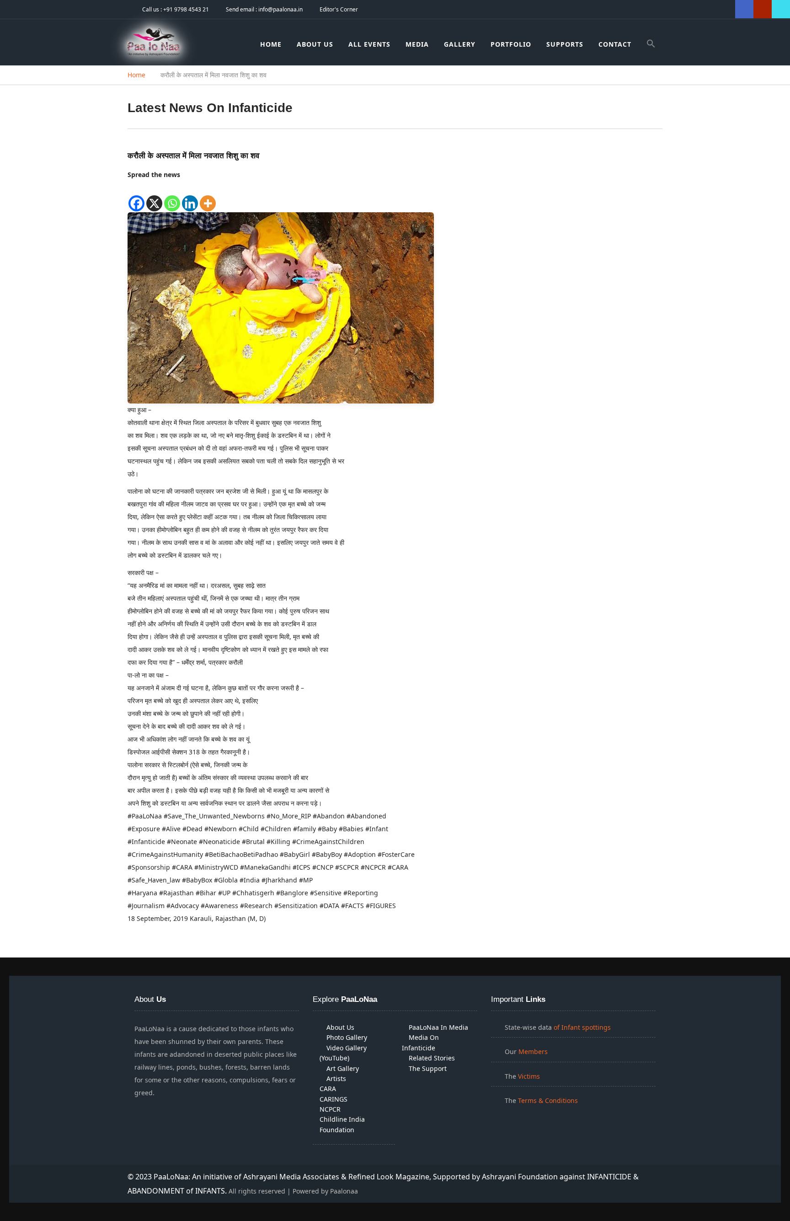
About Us (315, 44)
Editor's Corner (339, 9)
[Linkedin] (190, 196)
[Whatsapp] (172, 196)
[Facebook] (136, 196)
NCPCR (330, 1109)
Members (533, 1051)
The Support (428, 1068)
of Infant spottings (581, 1027)
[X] (154, 196)
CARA (328, 1088)
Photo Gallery (346, 1037)
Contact (614, 44)
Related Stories (432, 1058)
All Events (369, 44)
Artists (336, 1078)
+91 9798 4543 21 (186, 9)
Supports (564, 44)
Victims (529, 1076)
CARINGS (333, 1099)
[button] (651, 45)
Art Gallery (342, 1068)
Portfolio (511, 44)
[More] (208, 196)
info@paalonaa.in (280, 9)
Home (271, 44)
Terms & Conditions (548, 1100)
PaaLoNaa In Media (438, 1027)
